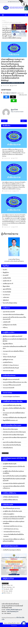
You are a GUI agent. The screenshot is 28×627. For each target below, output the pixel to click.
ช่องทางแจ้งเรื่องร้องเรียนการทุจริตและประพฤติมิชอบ (15, 476)
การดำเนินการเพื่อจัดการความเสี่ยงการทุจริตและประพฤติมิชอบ (13, 522)
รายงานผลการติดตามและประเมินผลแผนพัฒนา (13, 314)
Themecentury (14, 625)
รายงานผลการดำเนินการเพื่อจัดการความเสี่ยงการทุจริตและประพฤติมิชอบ (14, 540)
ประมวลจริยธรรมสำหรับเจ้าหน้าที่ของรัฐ (12, 445)
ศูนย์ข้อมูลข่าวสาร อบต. (8, 359)
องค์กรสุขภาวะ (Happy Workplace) (11, 365)
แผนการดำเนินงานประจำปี (9, 311)
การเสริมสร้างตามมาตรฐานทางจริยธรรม (12, 550)
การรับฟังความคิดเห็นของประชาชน (11, 497)
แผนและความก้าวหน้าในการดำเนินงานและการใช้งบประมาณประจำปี (14, 318)
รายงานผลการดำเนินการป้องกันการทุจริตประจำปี (13, 483)
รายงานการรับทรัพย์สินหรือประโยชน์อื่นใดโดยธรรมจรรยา (14, 535)
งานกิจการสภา (6, 297)
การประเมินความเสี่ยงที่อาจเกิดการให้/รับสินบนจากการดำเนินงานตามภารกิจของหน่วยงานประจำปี (14, 517)
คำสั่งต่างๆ (5, 327)
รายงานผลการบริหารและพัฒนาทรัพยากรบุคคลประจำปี (15, 438)
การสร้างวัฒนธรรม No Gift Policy (11, 529)
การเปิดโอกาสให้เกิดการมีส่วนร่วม (10, 499)
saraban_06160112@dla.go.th (14, 609)
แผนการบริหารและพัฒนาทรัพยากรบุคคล (12, 442)
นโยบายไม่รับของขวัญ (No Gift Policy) (11, 508)
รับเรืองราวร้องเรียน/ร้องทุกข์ (9, 356)
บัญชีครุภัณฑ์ (6, 300)
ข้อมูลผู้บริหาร (6, 272)
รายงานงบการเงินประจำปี (8, 387)
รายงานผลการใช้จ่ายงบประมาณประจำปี (12, 385)
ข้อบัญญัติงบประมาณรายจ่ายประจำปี (11, 379)
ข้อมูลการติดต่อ (6, 286)
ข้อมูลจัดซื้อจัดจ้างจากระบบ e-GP (10, 420)
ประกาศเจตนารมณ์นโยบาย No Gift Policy (13, 526)
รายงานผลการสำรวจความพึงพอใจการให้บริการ (13, 351)
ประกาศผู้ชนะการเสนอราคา (10, 93)
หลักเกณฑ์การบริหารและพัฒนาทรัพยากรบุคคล (13, 434)
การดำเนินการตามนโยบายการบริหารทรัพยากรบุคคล (14, 432)
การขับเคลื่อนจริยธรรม (8, 447)
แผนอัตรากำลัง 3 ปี (7, 280)
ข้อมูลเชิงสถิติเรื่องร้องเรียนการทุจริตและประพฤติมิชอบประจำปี (14, 479)
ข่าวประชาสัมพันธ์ (7, 291)
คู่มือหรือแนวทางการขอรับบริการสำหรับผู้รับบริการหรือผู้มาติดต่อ (15, 340)
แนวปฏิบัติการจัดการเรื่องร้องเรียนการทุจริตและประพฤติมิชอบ (13, 472)
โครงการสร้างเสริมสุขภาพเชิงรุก (10, 303)
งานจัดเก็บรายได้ (6, 322)
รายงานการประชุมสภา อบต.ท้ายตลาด (11, 396)
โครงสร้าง (5, 269)
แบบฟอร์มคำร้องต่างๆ (8, 362)
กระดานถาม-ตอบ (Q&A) (8, 370)
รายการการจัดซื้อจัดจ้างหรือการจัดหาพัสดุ (12, 405)
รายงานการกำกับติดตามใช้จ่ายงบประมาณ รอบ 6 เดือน (15, 382)
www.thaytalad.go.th (12, 611)
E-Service (5, 354)
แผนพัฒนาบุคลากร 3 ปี (8, 283)
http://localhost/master (17, 111)
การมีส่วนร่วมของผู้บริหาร (8, 514)
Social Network (6, 294)
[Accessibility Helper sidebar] (26, 8)
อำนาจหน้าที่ (5, 275)
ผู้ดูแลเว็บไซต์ (14, 85)
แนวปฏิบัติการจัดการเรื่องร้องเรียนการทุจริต (12, 511)
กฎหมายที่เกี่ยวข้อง (7, 289)
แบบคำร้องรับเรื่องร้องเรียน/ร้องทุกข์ (11, 367)
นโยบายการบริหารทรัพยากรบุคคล (10, 429)
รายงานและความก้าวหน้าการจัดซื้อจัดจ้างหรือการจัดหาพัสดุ (14, 413)
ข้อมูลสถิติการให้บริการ (8, 343)
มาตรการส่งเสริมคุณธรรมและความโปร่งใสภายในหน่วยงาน (14, 467)
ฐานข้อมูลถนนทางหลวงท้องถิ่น (10, 324)
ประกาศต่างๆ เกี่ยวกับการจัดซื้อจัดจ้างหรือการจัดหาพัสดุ (12, 82)
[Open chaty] (24, 623)
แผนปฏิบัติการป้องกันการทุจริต (9, 463)
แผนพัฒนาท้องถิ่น (7, 278)
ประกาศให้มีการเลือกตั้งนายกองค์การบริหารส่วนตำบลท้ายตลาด (5, 121)
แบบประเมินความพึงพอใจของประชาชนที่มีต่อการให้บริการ (14, 347)
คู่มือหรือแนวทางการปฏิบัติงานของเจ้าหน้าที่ (12, 336)
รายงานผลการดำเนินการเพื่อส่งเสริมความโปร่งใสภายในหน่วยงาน (14, 487)
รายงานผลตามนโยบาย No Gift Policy (12, 531)
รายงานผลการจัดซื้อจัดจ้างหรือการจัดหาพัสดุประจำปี (14, 417)
